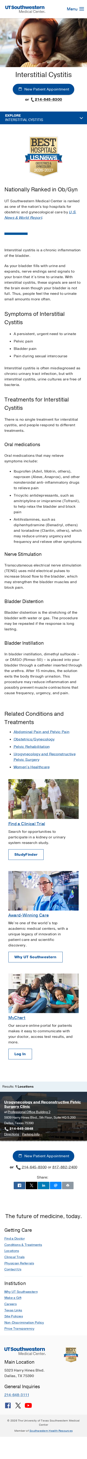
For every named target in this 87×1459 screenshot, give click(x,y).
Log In (20, 1054)
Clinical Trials (14, 1257)
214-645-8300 (48, 99)
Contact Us (12, 1269)
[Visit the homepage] (25, 9)
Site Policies (13, 1316)
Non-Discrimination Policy (24, 1322)
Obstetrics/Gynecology (34, 739)
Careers (10, 1304)
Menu (72, 9)
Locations (11, 1251)
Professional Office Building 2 (29, 1112)
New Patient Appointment (46, 89)
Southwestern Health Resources (51, 1431)
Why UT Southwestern (35, 957)
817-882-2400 (64, 1167)
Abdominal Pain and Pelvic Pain (42, 731)
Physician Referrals (19, 1263)
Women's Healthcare (32, 767)
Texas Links (13, 1310)
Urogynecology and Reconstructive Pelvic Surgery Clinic (42, 1104)
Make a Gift (13, 1298)
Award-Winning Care (28, 915)
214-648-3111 (16, 1394)
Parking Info (30, 1134)
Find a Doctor (14, 1238)
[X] (18, 1407)
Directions (11, 1134)
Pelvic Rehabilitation (32, 746)
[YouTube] (28, 1407)
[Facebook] (7, 1407)
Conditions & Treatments (23, 1245)
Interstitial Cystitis (24, 117)
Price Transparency (19, 1328)
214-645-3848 (21, 1128)
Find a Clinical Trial (26, 824)
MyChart (17, 1017)
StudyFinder (26, 854)
